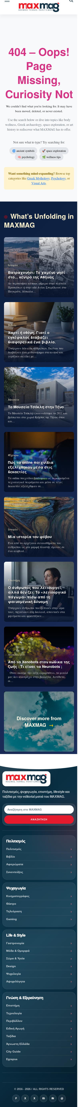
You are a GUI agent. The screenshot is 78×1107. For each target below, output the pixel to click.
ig (43, 1098)
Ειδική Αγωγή (15, 1028)
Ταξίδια (11, 1036)
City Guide (13, 1051)
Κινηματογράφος (17, 896)
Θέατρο (11, 903)
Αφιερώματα (14, 864)
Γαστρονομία (15, 943)
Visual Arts (38, 183)
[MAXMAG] (39, 7)
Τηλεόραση (14, 911)
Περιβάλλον (14, 1020)
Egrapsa (11, 1059)
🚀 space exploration (54, 151)
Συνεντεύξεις (14, 872)
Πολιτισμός (13, 849)
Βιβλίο (10, 856)
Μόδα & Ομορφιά (18, 950)
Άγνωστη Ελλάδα (18, 1044)
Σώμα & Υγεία (15, 958)
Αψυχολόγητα (15, 981)
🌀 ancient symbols (23, 151)
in (53, 1098)
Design (11, 966)
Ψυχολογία (13, 973)
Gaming (11, 919)
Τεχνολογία (14, 1013)
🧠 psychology (26, 157)
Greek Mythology (38, 178)
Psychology (58, 178)
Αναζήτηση (39, 819)
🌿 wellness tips (51, 157)
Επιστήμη (13, 1005)
